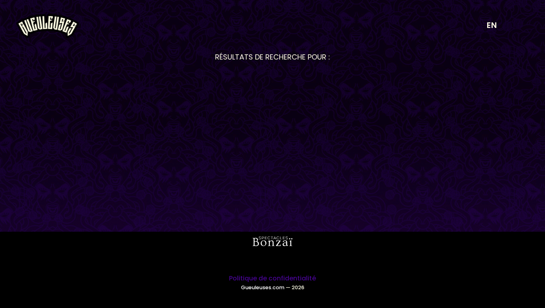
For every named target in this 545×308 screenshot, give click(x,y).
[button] (518, 26)
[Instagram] (262, 260)
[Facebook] (284, 260)
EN (492, 25)
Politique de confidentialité (272, 278)
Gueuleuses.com (262, 287)
